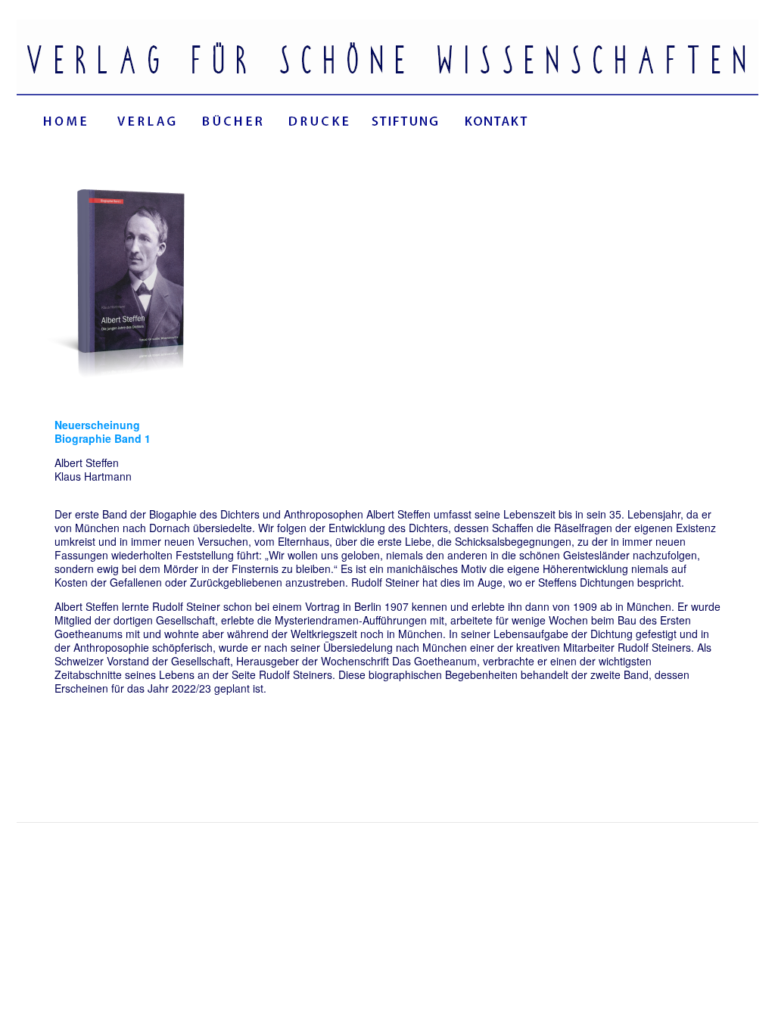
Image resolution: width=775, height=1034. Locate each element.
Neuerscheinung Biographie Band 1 (102, 431)
